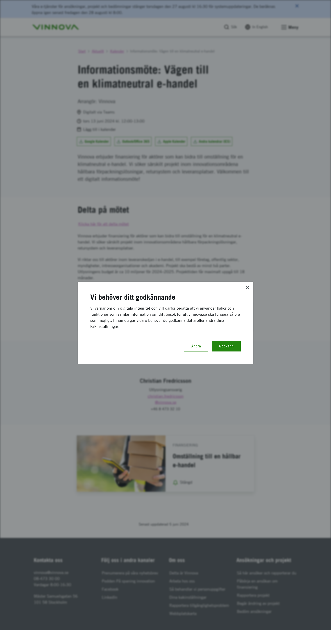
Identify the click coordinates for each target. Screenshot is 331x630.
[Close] (247, 287)
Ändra (196, 346)
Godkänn (226, 346)
